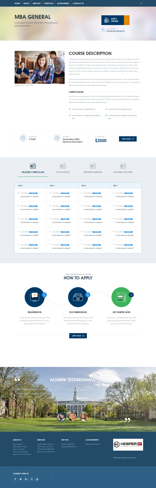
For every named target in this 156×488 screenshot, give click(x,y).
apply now (126, 139)
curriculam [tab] (33, 172)
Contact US (78, 3)
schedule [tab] (63, 172)
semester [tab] (93, 172)
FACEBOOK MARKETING (68, 447)
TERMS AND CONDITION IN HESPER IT (124, 458)
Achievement (63, 3)
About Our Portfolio (19, 449)
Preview (33, 193)
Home (17, 3)
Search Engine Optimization (46, 452)
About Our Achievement (20, 452)
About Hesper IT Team (20, 447)
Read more (81, 398)
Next (74, 408)
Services (37, 3)
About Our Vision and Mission (22, 454)
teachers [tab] (123, 172)
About (26, 3)
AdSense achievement (93, 444)
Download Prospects (115, 30)
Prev (70, 408)
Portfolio (49, 3)
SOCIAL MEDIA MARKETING (45, 449)
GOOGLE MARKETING (68, 444)
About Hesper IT (18, 444)
